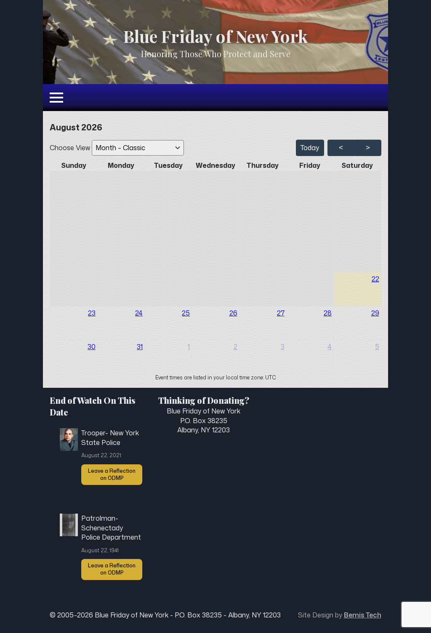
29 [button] (375, 313)
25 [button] (186, 313)
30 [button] (92, 346)
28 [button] (328, 313)
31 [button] (140, 346)
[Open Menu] (56, 97)
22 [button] (375, 278)
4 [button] (329, 346)
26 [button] (233, 313)
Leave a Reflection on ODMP (112, 474)
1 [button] (189, 346)
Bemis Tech (362, 615)
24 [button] (139, 313)
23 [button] (92, 313)
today (310, 147)
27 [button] (281, 313)
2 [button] (235, 346)
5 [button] (377, 346)
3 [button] (283, 346)
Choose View (71, 147)
